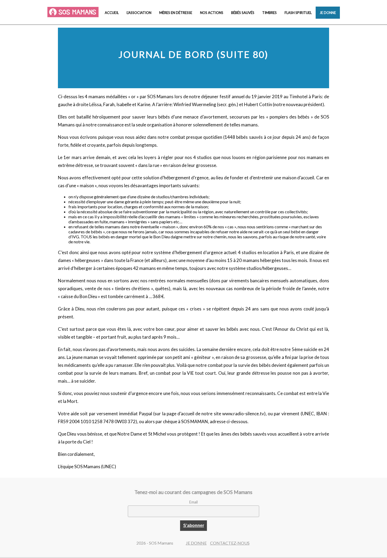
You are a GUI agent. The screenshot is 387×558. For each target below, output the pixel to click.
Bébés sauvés (242, 13)
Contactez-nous (230, 542)
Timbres (269, 13)
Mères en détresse (175, 13)
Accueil (112, 13)
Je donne (328, 13)
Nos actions (211, 13)
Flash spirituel (298, 13)
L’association (139, 13)
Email (193, 502)
